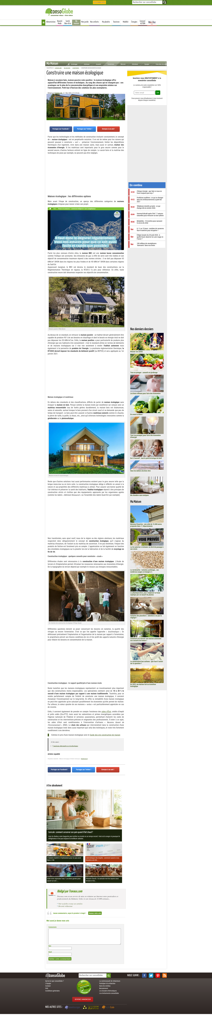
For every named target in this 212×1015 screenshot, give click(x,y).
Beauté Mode (59, 22)
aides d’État (106, 711)
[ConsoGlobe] (59, 12)
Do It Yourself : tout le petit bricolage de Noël (146, 458)
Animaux (86, 64)
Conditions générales (52, 991)
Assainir (98, 64)
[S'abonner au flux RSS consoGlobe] (164, 975)
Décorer (123, 64)
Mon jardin (84, 22)
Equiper (147, 64)
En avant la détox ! (136, 414)
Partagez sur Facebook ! (61, 129)
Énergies (134, 22)
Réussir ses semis (136, 352)
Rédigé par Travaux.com (69, 891)
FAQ (46, 988)
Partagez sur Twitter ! (84, 129)
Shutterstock (84, 759)
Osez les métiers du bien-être (140, 471)
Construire (111, 64)
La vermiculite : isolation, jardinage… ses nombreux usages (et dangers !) (144, 571)
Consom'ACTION (143, 22)
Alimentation (50, 22)
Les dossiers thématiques (108, 991)
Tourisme (116, 22)
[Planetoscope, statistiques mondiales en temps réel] (73, 1008)
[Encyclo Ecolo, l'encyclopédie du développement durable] (108, 1008)
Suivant (48, 106)
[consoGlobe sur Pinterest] (158, 975)
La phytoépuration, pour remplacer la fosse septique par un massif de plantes (145, 594)
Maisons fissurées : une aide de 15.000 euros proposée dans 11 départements (146, 525)
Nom (49, 946)
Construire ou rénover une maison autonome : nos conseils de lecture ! (146, 640)
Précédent (123, 106)
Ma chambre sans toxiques (139, 495)
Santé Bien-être (67, 22)
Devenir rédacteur (65, 906)
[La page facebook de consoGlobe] (144, 975)
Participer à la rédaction (107, 983)
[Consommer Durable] (91, 1008)
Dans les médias (104, 986)
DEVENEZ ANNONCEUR (83, 999)
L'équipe (48, 983)
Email (50, 952)
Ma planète (106, 22)
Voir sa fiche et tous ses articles (70, 903)
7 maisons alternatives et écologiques (65, 746)
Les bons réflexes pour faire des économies (145, 393)
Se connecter (99, 2)
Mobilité (125, 22)
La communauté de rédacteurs (109, 981)
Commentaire (52, 927)
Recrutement (103, 988)
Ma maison (76, 22)
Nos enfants (94, 22)
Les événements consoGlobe (109, 993)
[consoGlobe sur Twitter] (151, 975)
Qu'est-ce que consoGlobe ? (54, 981)
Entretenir (135, 64)
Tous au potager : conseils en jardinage (144, 372)
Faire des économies (162, 64)
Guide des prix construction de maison (105, 735)
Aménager (74, 64)
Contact (48, 986)
